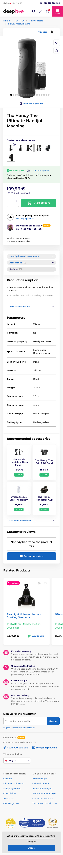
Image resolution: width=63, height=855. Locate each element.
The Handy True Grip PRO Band (44, 461)
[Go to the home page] (13, 11)
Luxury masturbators (19, 23)
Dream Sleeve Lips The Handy (19, 498)
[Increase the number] (17, 201)
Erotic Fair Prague (42, 788)
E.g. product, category (23, 33)
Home (6, 20)
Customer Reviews (42, 798)
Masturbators (36, 20)
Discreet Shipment (13, 783)
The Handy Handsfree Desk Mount (19, 462)
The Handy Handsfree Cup (44, 498)
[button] (34, 11)
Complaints (9, 793)
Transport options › (41, 170)
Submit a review (33, 556)
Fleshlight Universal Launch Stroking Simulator (24, 616)
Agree (31, 848)
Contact (7, 778)
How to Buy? (39, 778)
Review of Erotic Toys (44, 793)
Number (11, 203)
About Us (8, 798)
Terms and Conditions (44, 803)
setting (51, 836)
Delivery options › (25, 218)
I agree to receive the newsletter (19, 727)
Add (20, 475)
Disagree (31, 841)
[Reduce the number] (17, 205)
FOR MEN (20, 20)
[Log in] (40, 11)
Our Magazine (11, 803)
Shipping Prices (12, 788)
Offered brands (40, 783)
